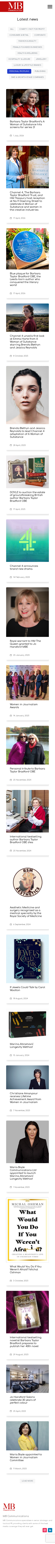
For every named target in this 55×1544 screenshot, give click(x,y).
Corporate (40, 35)
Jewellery (41, 59)
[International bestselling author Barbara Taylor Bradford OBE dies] (27, 811)
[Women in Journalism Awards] (27, 682)
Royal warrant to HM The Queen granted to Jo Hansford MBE (25, 644)
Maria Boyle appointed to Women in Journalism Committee (26, 1457)
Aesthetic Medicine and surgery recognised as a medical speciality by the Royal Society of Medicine (26, 912)
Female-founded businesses (27, 47)
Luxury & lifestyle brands (27, 65)
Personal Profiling (19, 71)
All (12, 29)
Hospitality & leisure (19, 59)
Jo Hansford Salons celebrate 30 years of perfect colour (23, 1400)
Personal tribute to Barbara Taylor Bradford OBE (27, 770)
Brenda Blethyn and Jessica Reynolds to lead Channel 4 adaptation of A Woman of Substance (27, 432)
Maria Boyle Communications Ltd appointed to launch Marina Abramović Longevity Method (23, 1173)
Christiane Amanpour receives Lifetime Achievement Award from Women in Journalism (25, 1098)
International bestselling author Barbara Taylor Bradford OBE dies (25, 839)
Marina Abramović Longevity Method (22, 1045)
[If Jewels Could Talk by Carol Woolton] (27, 959)
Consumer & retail (19, 35)
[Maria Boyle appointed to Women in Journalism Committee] (27, 1436)
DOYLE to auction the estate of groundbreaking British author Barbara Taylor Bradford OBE (27, 496)
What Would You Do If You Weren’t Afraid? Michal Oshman (26, 1269)
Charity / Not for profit (32, 29)
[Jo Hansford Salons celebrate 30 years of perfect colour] (27, 1379)
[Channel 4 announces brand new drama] (27, 540)
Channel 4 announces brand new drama (24, 567)
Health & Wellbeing (27, 53)
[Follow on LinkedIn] (50, 1530)
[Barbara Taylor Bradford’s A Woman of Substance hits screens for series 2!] (27, 103)
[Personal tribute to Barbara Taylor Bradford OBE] (27, 745)
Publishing (40, 71)
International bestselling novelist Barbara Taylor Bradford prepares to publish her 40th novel (25, 1342)
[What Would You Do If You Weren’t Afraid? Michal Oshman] (27, 1230)
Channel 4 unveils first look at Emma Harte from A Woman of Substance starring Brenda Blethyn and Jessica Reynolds (27, 342)
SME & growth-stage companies (27, 77)
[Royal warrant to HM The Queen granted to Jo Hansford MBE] (27, 612)
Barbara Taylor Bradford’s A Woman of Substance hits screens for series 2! (27, 124)
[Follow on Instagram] (45, 1530)
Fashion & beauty (27, 41)
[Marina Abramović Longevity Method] (27, 1024)
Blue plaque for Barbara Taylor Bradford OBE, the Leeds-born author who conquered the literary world (25, 279)
